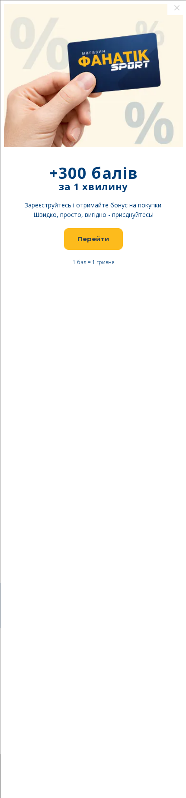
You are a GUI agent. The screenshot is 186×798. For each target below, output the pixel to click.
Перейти (93, 239)
